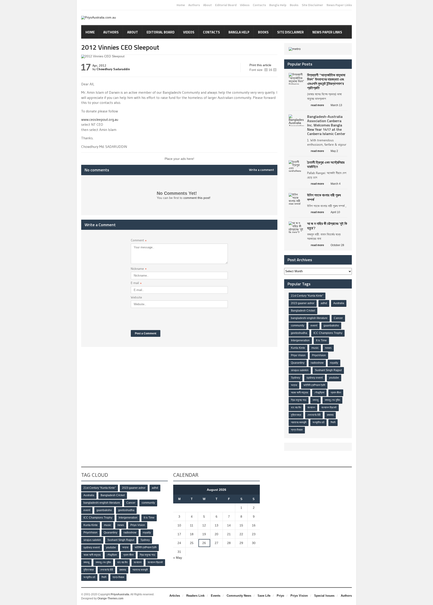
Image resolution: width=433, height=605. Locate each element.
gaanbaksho (331, 325)
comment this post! (196, 198)
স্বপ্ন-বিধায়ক (297, 429)
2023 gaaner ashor (302, 303)
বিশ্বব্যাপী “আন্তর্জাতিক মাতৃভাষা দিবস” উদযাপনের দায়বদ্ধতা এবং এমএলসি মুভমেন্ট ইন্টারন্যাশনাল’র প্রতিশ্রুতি (326, 81)
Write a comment (261, 169)
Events (215, 595)
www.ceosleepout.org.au (99, 119)
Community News (239, 595)
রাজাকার (330, 415)
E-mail (136, 283)
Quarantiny (297, 362)
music (315, 347)
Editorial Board (226, 5)
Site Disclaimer (312, 5)
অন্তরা (294, 385)
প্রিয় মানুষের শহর (298, 400)
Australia (338, 303)
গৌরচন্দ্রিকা (319, 392)
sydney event (314, 377)
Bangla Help (277, 5)
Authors (194, 5)
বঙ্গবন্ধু (315, 400)
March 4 (336, 183)
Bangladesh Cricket (303, 310)
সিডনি (333, 422)
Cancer (338, 318)
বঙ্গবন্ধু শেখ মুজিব (332, 400)
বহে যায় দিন (296, 407)
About (207, 5)
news (328, 347)
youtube (334, 377)
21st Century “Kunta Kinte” (307, 295)
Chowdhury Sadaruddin (113, 69)
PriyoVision (319, 355)
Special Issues (324, 595)
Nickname (139, 269)
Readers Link (195, 595)
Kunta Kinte (298, 347)
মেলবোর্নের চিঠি (313, 415)
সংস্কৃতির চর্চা (318, 422)
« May (177, 557)
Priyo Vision (298, 355)
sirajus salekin (300, 370)
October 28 (337, 245)
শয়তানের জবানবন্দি (298, 422)
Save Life (264, 595)
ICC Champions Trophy (327, 333)
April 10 (335, 212)
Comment (139, 240)
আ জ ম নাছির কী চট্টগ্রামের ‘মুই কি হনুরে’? (327, 225)
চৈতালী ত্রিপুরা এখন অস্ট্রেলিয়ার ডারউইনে (325, 164)
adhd (324, 303)
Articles (174, 595)
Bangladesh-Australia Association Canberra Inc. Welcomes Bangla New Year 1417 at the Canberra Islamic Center (326, 125)
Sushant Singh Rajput (328, 370)
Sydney (295, 377)
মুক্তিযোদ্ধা (296, 415)
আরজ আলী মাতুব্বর (299, 392)
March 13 (336, 105)
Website (136, 297)
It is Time (321, 340)
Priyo (280, 595)
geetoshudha (299, 333)
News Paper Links (339, 5)
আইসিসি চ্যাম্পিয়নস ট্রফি (314, 385)
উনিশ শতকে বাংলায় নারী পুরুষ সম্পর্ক (324, 197)
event (314, 325)
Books (294, 5)
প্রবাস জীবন (336, 392)
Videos (244, 5)
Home (181, 5)
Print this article (260, 65)
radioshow (317, 362)
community (297, 325)
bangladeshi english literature (309, 318)
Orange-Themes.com (110, 598)
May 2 (334, 151)
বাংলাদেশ (311, 407)
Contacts (259, 5)
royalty (334, 362)
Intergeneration (300, 340)
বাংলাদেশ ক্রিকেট (328, 407)
